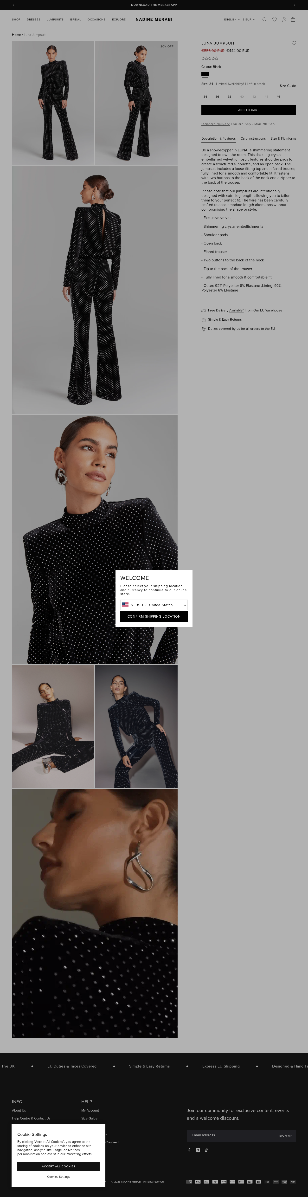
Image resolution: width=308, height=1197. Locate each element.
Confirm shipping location (154, 616)
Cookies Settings (58, 1177)
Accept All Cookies (58, 1166)
